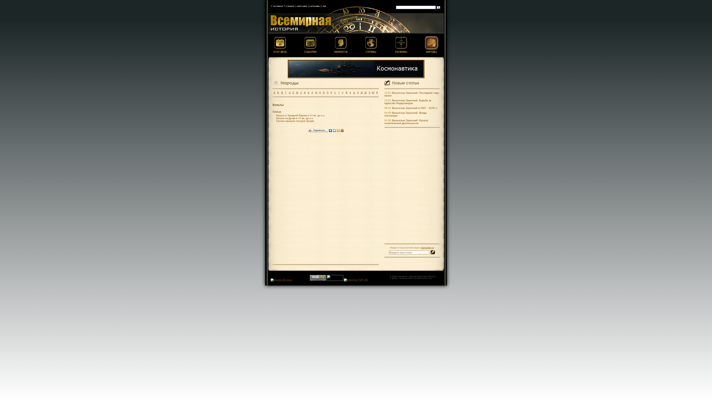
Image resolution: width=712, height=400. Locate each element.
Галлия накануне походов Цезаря (295, 121)
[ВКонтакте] (330, 130)
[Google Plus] (342, 130)
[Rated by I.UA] (335, 280)
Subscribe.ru (427, 247)
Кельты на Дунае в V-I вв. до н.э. (295, 118)
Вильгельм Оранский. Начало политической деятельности (406, 122)
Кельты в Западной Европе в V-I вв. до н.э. (300, 115)
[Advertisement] (412, 185)
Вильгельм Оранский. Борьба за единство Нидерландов (407, 102)
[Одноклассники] (338, 130)
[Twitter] (334, 130)
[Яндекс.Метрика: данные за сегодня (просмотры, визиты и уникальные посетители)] (281, 280)
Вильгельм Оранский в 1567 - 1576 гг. (415, 108)
